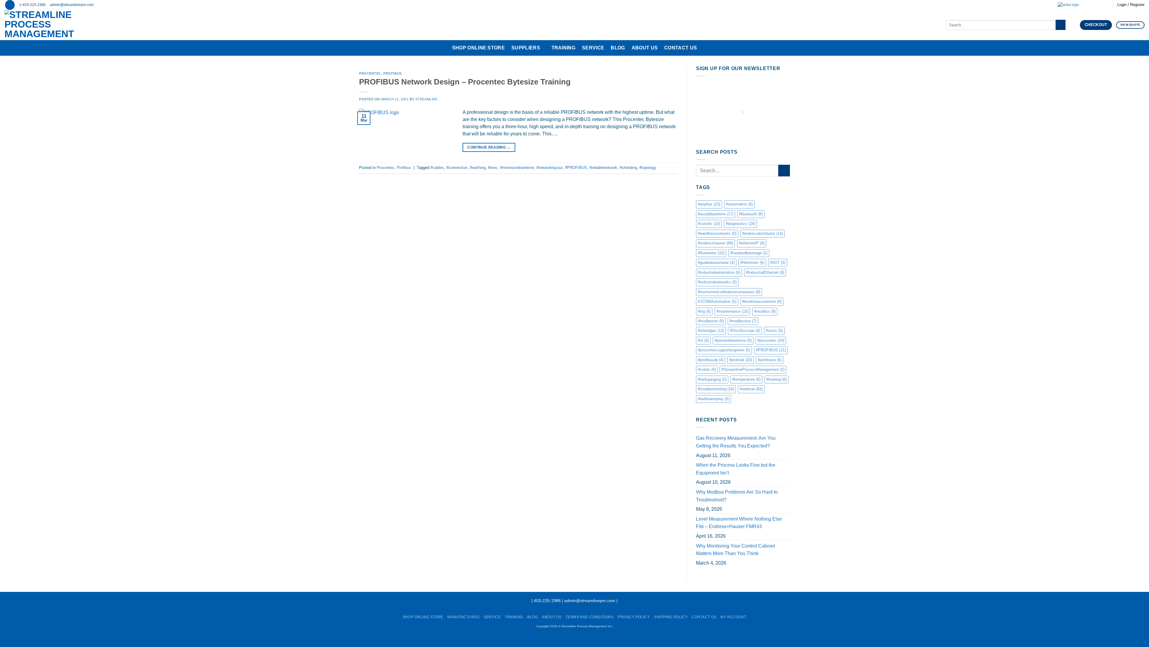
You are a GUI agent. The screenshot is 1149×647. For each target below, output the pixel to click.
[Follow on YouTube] (1105, 5)
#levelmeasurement (762, 301)
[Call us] (1094, 5)
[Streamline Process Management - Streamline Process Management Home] (57, 25)
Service (593, 47)
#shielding (628, 167)
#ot (703, 340)
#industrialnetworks (717, 282)
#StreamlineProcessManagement (753, 369)
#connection (456, 167)
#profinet (740, 360)
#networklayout (549, 167)
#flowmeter (711, 253)
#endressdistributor (762, 233)
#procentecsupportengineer (724, 350)
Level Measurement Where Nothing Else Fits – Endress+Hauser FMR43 (739, 522)
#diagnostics (740, 223)
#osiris (774, 330)
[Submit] (1061, 25)
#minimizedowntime (517, 167)
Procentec (370, 73)
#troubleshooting (716, 389)
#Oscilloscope (745, 330)
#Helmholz (752, 262)
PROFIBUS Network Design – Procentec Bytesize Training (465, 82)
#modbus (765, 311)
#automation (739, 204)
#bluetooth (751, 214)
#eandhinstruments (717, 233)
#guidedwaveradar (716, 262)
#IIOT (777, 262)
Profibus (392, 73)
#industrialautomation (719, 272)
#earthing (478, 167)
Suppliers (525, 47)
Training (563, 47)
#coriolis (709, 223)
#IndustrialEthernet (765, 272)
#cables (437, 167)
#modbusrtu (711, 321)
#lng (704, 311)
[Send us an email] (1088, 5)
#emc (493, 167)
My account (733, 617)
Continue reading (488, 147)
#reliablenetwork (603, 167)
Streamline (426, 99)
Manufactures (463, 617)
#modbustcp (742, 321)
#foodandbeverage (748, 253)
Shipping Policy (671, 617)
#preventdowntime (733, 340)
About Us (645, 47)
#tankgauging (712, 379)
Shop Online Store (478, 47)
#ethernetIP (752, 243)
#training (776, 379)
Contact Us (680, 47)
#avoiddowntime (715, 214)
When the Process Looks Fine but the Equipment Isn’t (735, 468)
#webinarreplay (713, 399)
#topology (647, 167)
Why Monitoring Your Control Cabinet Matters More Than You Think (735, 549)
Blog (618, 47)
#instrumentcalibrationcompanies (729, 292)
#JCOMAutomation (717, 301)
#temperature (746, 379)
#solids (707, 369)
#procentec (770, 340)
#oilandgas (711, 330)
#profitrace (770, 360)
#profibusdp (711, 360)
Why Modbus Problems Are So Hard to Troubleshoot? (737, 495)
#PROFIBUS (576, 167)
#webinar (751, 389)
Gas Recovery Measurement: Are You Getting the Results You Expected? (736, 442)
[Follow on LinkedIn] (1099, 5)
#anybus (709, 204)
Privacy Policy (634, 617)
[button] (10, 5)
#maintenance (732, 311)
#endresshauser (715, 243)
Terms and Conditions (589, 617)
